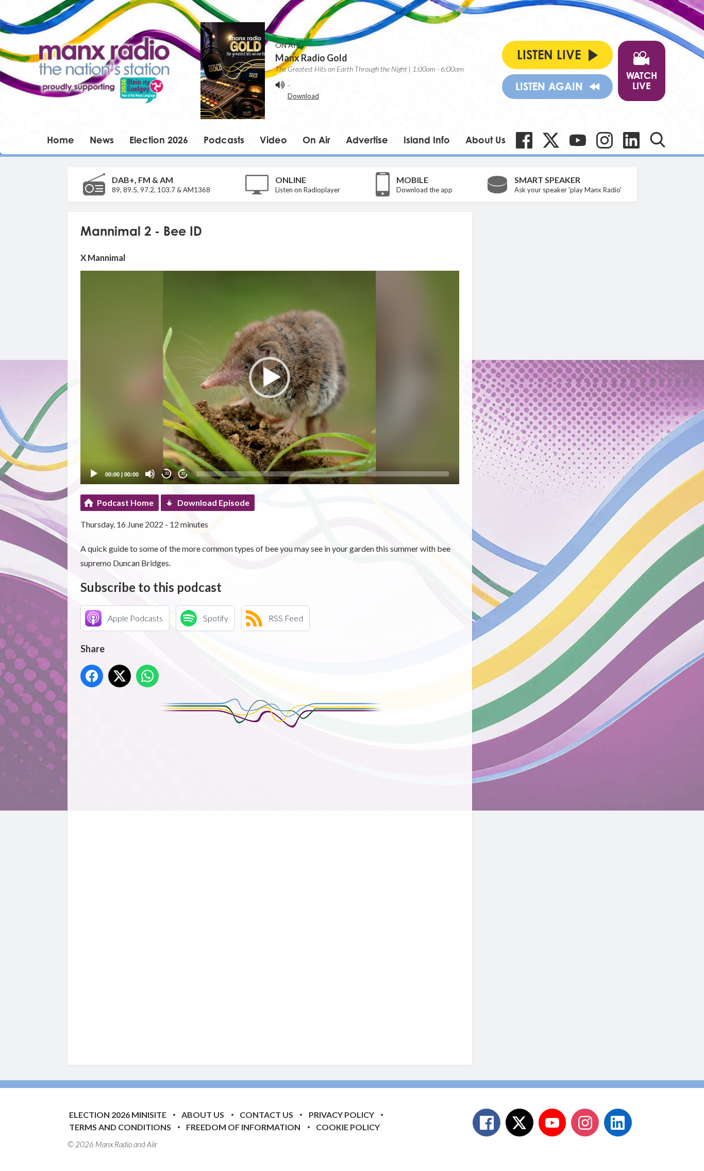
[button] (269, 377)
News (102, 139)
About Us (485, 139)
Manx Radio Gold (311, 57)
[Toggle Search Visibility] (657, 139)
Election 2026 (158, 139)
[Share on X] (119, 676)
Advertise (367, 139)
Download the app (424, 190)
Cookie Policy (348, 1127)
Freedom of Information (243, 1127)
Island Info (427, 139)
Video (273, 139)
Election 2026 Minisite (117, 1114)
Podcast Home (125, 502)
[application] (269, 377)
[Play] (94, 474)
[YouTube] (577, 140)
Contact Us (266, 1114)
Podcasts (224, 139)
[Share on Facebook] (91, 676)
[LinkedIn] (631, 140)
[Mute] (150, 474)
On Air (316, 139)
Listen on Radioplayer (307, 190)
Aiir (152, 1144)
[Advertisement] (273, 888)
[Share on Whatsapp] (147, 676)
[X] (551, 140)
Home (60, 139)
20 (166, 473)
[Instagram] (604, 140)
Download (303, 96)
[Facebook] (524, 140)
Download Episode (213, 502)
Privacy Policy (341, 1114)
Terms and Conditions (120, 1127)
